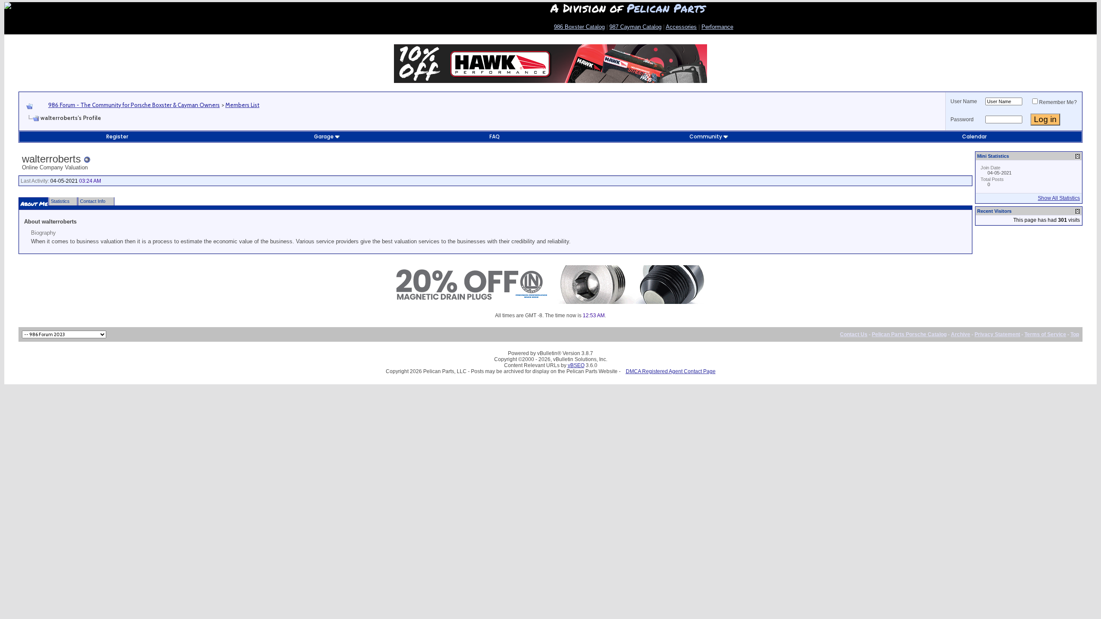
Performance (717, 27)
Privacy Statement (997, 334)
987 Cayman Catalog (635, 27)
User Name (963, 101)
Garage (324, 136)
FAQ (494, 136)
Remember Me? (1058, 102)
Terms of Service (1045, 334)
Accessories (681, 27)
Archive (960, 334)
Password (962, 119)
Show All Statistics (1059, 198)
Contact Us (853, 334)
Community (705, 136)
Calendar (974, 136)
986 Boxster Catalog (579, 27)
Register (117, 136)
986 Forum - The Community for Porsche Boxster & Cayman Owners (134, 104)
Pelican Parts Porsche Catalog (909, 334)
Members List (242, 104)
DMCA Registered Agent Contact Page (671, 371)
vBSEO (576, 365)
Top (1074, 334)
